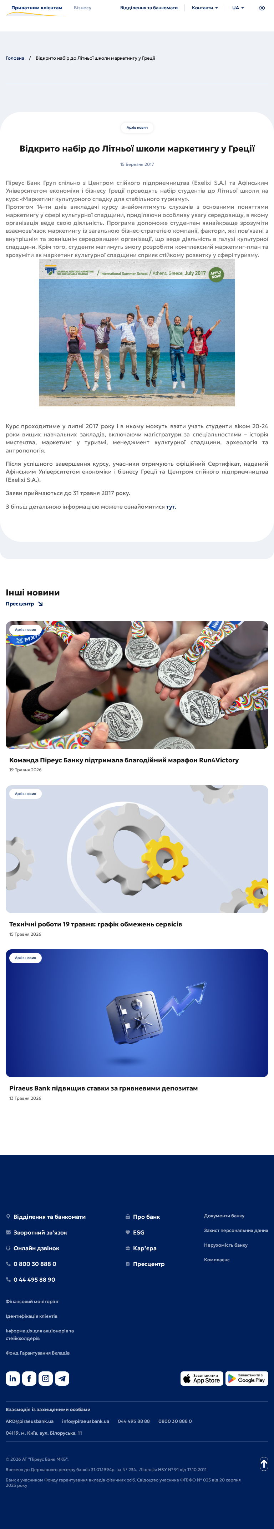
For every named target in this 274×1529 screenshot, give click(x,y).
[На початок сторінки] (264, 1464)
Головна (15, 58)
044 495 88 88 (134, 1421)
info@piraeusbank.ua (85, 1421)
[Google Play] (246, 1379)
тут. (171, 506)
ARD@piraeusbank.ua (30, 1421)
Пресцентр (20, 604)
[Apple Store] (202, 1379)
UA (235, 8)
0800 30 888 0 (175, 1421)
